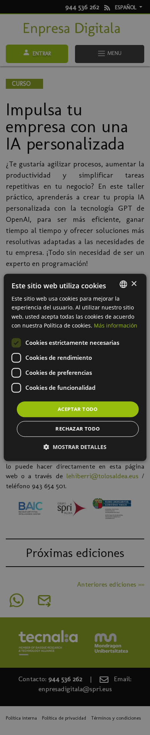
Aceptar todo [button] (78, 409)
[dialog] (75, 367)
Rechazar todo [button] (77, 429)
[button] (75, 447)
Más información (115, 325)
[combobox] (123, 284)
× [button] (134, 284)
